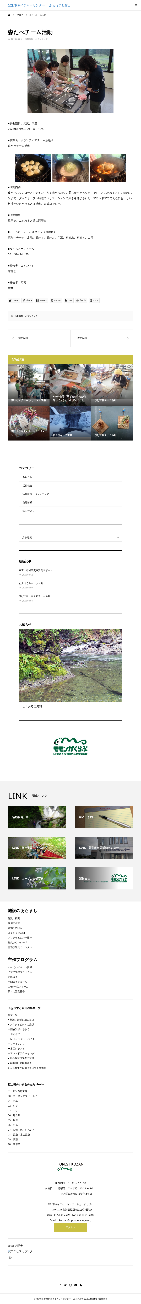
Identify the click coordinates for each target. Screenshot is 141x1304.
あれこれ (27, 477)
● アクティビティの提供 (21, 1024)
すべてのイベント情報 (20, 967)
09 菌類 (13, 1139)
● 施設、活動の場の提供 (21, 1019)
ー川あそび (14, 1034)
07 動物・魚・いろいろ (21, 1129)
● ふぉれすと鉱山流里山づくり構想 (27, 1067)
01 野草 (13, 1100)
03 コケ (13, 1110)
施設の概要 (14, 918)
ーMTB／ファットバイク (21, 1038)
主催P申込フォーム (18, 986)
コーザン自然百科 (17, 1091)
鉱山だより (29, 510)
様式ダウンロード (17, 942)
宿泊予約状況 (15, 928)
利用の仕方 (14, 923)
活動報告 (27, 485)
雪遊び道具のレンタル (20, 947)
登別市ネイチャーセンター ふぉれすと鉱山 (39, 5)
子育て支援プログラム (20, 972)
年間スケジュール (17, 981)
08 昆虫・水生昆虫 (19, 1134)
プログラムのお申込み (20, 937)
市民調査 (13, 977)
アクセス (70, 1227)
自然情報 (27, 502)
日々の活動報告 (16, 991)
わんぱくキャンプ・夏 (31, 583)
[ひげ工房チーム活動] (112, 381)
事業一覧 (13, 1014)
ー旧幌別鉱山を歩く (19, 1029)
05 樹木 (13, 1120)
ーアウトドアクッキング (21, 1053)
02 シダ (13, 1105)
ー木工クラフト (16, 1048)
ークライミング (16, 1043)
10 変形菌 (14, 1144)
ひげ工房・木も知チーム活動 (34, 596)
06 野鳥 (13, 1124)
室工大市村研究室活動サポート (36, 570)
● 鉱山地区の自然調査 (20, 1063)
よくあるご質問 (16, 932)
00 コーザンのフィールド (22, 1096)
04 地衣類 (14, 1115)
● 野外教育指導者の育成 (21, 1058)
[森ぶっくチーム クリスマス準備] (29, 381)
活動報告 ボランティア (36, 39)
